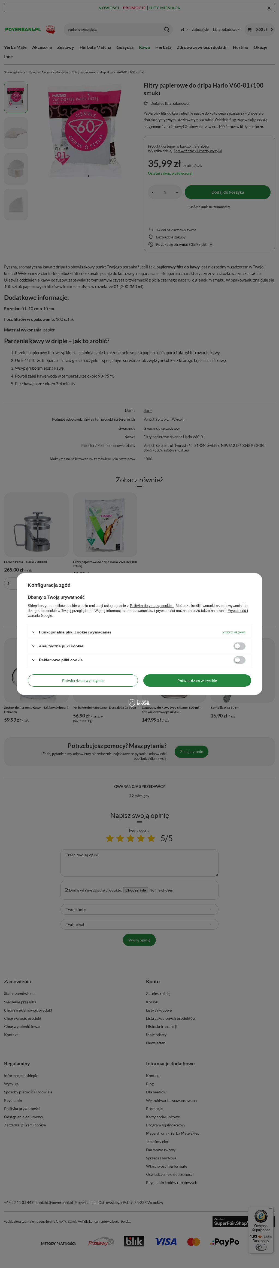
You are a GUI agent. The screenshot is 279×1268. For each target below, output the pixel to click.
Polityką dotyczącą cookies (152, 606)
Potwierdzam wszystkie (197, 680)
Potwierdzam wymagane (83, 680)
